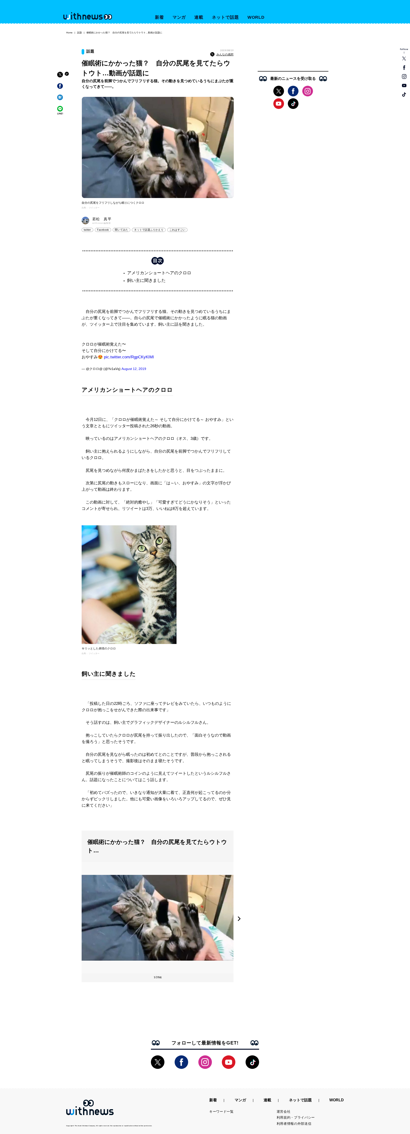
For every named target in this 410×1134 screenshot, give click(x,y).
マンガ (179, 17)
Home (69, 32)
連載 (198, 17)
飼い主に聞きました (146, 280)
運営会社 (284, 1111)
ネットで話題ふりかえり (148, 229)
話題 (79, 32)
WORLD (256, 17)
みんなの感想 (224, 54)
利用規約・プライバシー (296, 1117)
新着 (159, 17)
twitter (87, 229)
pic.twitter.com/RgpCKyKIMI (129, 357)
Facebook (103, 229)
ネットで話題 (225, 17)
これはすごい (177, 229)
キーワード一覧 (221, 1111)
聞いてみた (121, 229)
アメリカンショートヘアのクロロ (159, 272)
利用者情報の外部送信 (294, 1123)
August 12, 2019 (133, 369)
